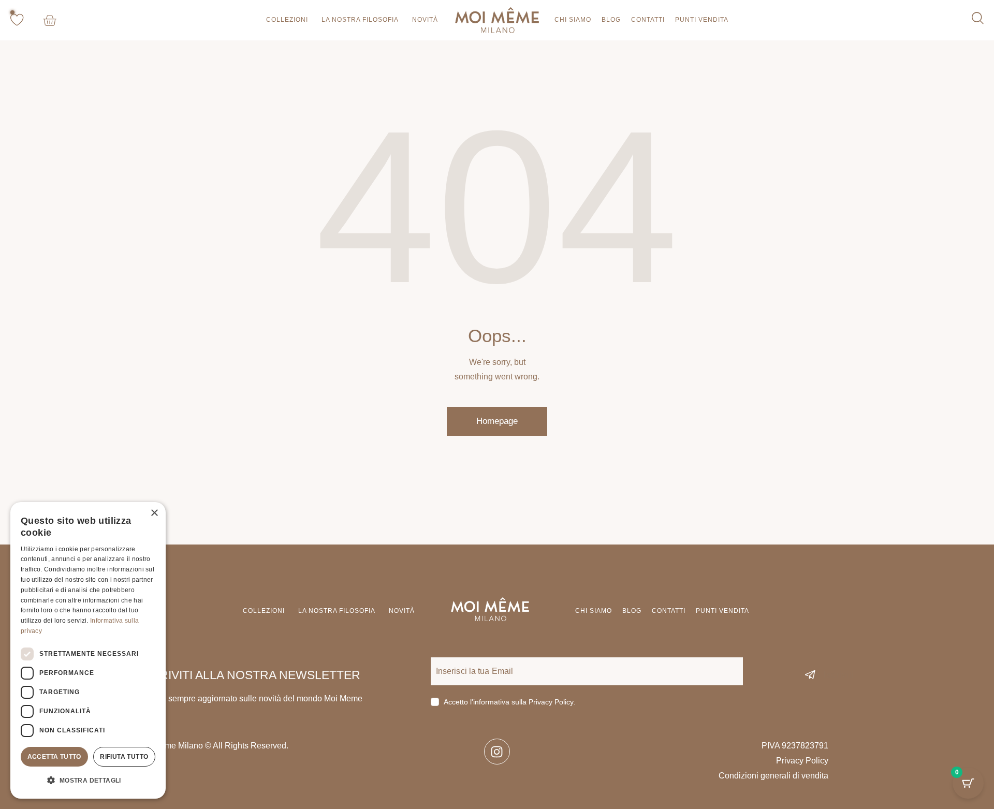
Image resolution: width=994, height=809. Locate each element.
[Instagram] (497, 751)
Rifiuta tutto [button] (124, 756)
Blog (611, 19)
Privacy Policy (551, 702)
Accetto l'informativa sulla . (510, 702)
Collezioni (287, 19)
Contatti (648, 19)
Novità (425, 19)
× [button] (154, 513)
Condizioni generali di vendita (773, 775)
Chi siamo (572, 19)
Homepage (497, 421)
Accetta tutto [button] (54, 756)
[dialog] (88, 650)
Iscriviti (838, 675)
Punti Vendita (701, 19)
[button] (88, 780)
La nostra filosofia (360, 19)
